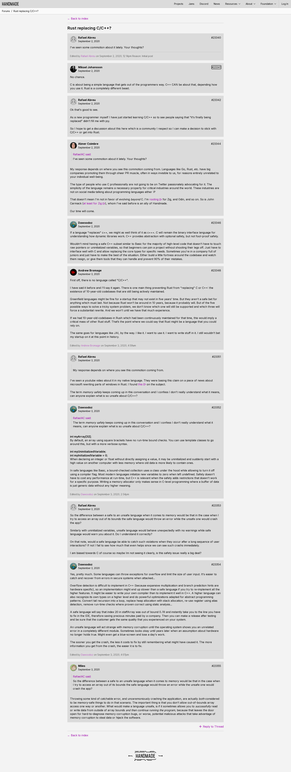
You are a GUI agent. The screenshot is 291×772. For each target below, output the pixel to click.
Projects (178, 3)
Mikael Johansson (90, 67)
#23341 (216, 67)
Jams (191, 3)
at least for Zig (92, 203)
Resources (231, 3)
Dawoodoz (85, 222)
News (217, 3)
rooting (153, 199)
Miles (81, 666)
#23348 (216, 270)
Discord (204, 3)
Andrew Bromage (90, 270)
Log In (285, 3)
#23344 (216, 143)
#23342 (216, 100)
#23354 (216, 564)
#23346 (216, 222)
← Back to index (77, 18)
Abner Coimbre (88, 143)
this (140, 384)
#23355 (216, 666)
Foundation (267, 3)
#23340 (216, 37)
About (249, 3)
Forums (6, 11)
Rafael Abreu (87, 37)
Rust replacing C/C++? (25, 11)
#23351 (216, 356)
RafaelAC (79, 154)
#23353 (216, 505)
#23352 (216, 407)
